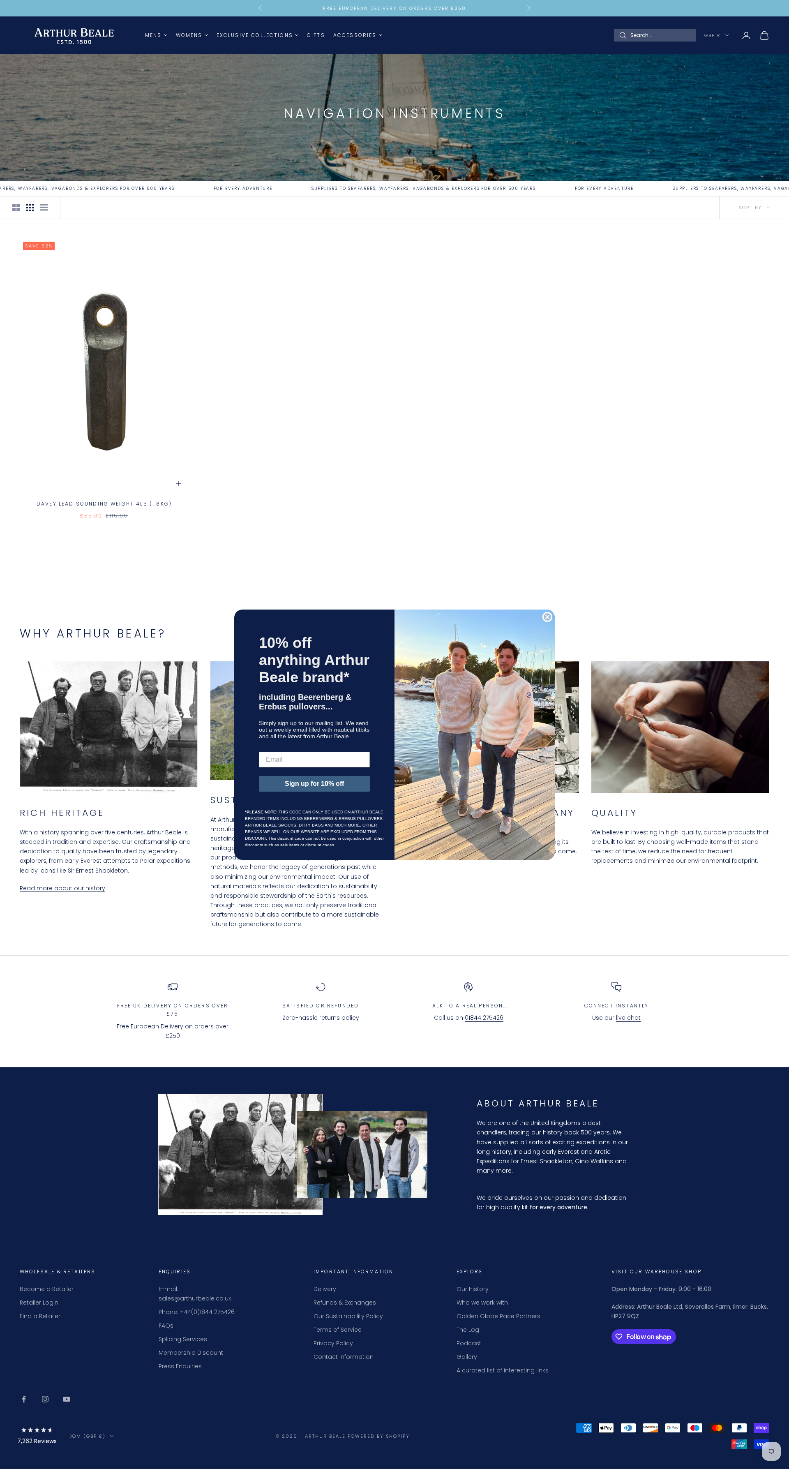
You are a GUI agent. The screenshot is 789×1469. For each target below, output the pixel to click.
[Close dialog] (547, 617)
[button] (37, 1437)
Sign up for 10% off (314, 783)
